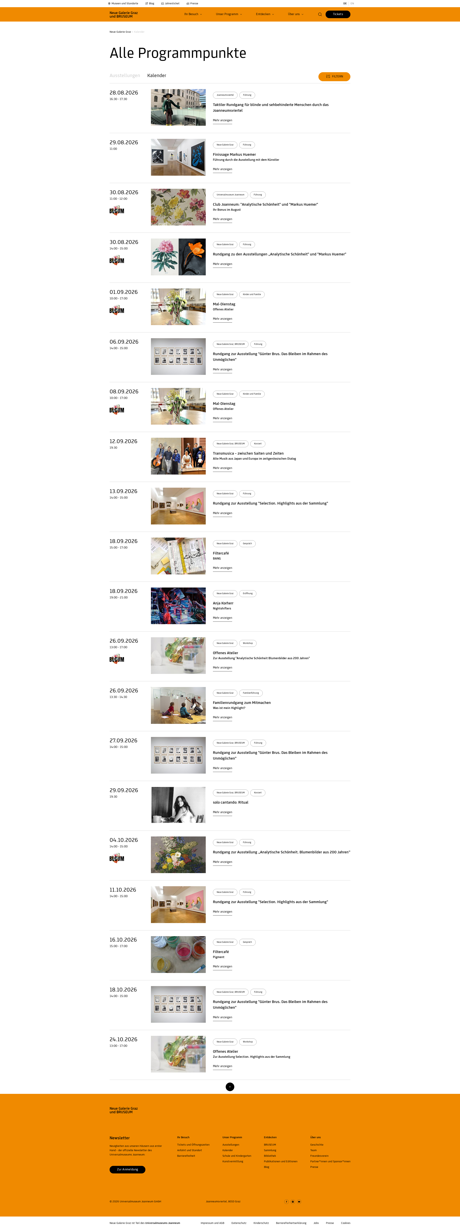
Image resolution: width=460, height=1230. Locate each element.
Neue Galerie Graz (120, 32)
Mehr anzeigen (222, 120)
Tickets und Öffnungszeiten (193, 1144)
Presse (194, 3)
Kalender (156, 75)
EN (352, 3)
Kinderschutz (261, 1223)
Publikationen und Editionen (280, 1161)
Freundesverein (319, 1156)
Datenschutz (238, 1223)
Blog (151, 3)
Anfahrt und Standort (189, 1150)
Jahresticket (172, 3)
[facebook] (286, 1201)
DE (345, 3)
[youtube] (299, 1201)
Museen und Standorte (125, 3)
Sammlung (270, 1150)
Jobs (316, 1223)
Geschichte (316, 1144)
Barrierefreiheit (186, 1156)
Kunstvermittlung (232, 1161)
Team (313, 1150)
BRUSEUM (270, 1144)
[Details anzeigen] (178, 107)
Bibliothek (270, 1156)
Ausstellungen (125, 75)
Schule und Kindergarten (236, 1156)
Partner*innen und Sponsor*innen (330, 1161)
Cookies (345, 1223)
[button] (193, 14)
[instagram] (293, 1201)
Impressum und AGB (212, 1223)
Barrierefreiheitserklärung (291, 1223)
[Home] (124, 14)
